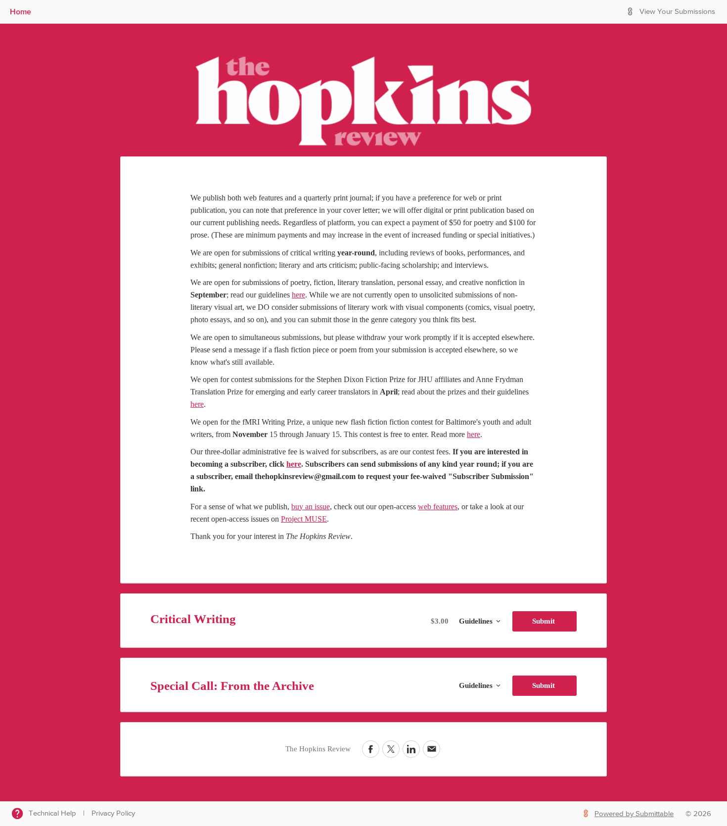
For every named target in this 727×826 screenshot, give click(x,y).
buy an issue (310, 506)
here (298, 295)
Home (20, 11)
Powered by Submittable (634, 814)
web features (437, 506)
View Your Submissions (677, 11)
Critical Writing (193, 619)
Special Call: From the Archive (232, 685)
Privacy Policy (113, 813)
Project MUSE (304, 519)
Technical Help (52, 813)
